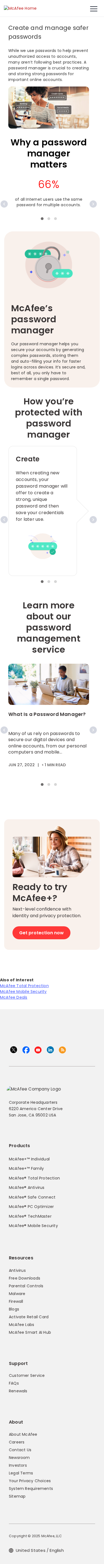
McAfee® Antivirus (27, 1187)
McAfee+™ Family (26, 1168)
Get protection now (41, 933)
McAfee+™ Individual (29, 1159)
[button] (42, 218)
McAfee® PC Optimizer (31, 1206)
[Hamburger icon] (93, 9)
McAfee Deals (13, 997)
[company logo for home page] (20, 8)
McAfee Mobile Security (23, 991)
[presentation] (4, 204)
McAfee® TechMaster (30, 1216)
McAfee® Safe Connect (32, 1197)
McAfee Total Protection (24, 985)
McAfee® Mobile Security (33, 1225)
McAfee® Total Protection (34, 1178)
